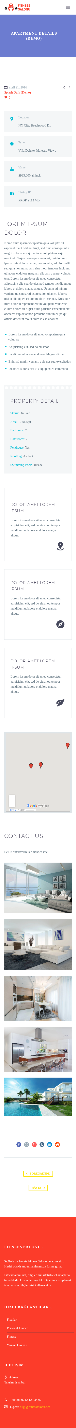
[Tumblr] (42, 1144)
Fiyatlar (12, 1319)
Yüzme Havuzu (17, 1345)
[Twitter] (26, 1144)
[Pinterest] (34, 1144)
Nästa (36, 1187)
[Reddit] (57, 1144)
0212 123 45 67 (31, 1399)
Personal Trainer (17, 1328)
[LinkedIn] (49, 1144)
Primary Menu (68, 7)
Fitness (11, 1336)
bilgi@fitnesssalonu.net (35, 1407)
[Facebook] (18, 1144)
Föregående (40, 1173)
